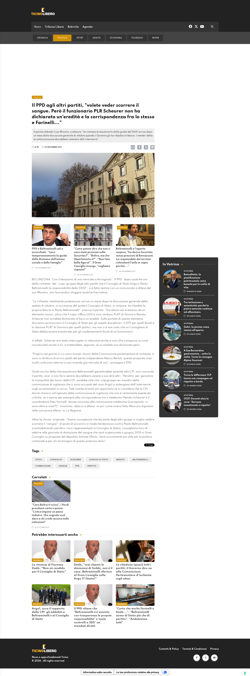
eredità (120, 460)
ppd (77, 466)
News (37, 27)
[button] (196, 657)
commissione (42, 466)
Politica (62, 38)
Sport (79, 38)
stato (38, 460)
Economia (116, 38)
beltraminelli (140, 460)
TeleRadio (137, 38)
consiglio (56, 460)
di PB (36, 147)
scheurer (75, 460)
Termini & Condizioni (194, 649)
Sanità (96, 38)
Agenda (87, 27)
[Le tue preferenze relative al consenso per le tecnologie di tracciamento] (245, 673)
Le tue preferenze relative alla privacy (137, 672)
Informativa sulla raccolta (97, 672)
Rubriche (73, 27)
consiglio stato (98, 460)
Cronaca (42, 38)
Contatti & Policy (169, 649)
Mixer (155, 38)
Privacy (214, 649)
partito (91, 466)
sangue (63, 466)
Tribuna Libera (54, 27)
